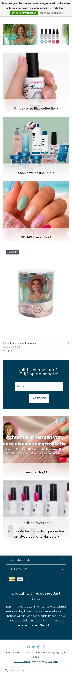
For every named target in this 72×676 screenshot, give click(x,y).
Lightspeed (52, 661)
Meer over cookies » (51, 13)
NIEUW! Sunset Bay (35, 237)
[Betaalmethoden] (13, 579)
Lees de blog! (35, 472)
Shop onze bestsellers (35, 173)
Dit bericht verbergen (24, 13)
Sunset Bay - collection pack (19, 343)
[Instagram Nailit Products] (44, 647)
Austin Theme (22, 661)
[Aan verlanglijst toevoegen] (68, 343)
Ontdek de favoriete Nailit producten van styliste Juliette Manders (36, 533)
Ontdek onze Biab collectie (35, 108)
